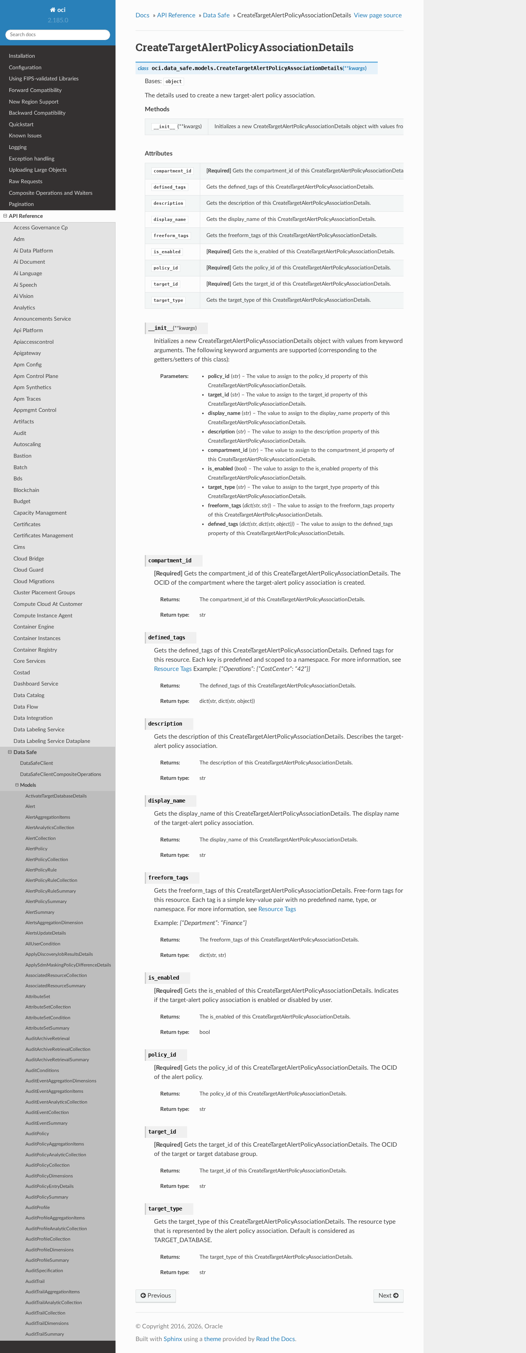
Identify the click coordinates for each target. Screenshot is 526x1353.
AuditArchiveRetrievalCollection (57, 1049)
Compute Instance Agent (42, 616)
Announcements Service (42, 319)
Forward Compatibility (35, 90)
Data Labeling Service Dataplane (51, 741)
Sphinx (173, 1339)
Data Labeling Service (38, 730)
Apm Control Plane (35, 376)
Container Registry (35, 650)
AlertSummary (39, 912)
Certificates (26, 524)
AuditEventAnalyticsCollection (56, 1102)
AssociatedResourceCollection (56, 975)
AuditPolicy (37, 1134)
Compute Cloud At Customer (47, 604)
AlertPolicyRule (41, 870)
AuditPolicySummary (46, 1197)
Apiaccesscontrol (33, 342)
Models (28, 785)
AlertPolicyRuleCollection (51, 880)
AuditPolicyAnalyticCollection (55, 1155)
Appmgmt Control (34, 410)
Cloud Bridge (28, 559)
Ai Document (29, 262)
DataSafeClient (36, 763)
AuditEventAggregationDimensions (60, 1081)
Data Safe (25, 752)
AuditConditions (42, 1071)
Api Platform (28, 330)
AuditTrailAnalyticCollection (53, 1303)
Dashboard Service (35, 684)
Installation (22, 56)
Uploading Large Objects (38, 170)
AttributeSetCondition (47, 1018)
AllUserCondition (42, 944)
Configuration (25, 67)
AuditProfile (37, 1208)
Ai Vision (23, 296)
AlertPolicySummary (46, 902)
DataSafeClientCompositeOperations (60, 774)
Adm (19, 239)
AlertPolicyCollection (46, 860)
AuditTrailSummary (44, 1334)
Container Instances (36, 638)
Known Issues (25, 136)
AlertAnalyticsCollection (49, 828)
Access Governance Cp (40, 228)
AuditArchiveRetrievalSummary (57, 1060)
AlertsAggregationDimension (54, 923)
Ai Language (27, 273)
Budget (21, 501)
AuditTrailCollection (45, 1313)
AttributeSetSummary (47, 1028)
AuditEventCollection (47, 1112)
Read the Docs (275, 1339)
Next (386, 1296)
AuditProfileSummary (47, 1260)
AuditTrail (35, 1281)
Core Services (29, 661)
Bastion (22, 456)
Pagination (21, 204)
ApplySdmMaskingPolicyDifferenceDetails (68, 965)
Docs (142, 15)
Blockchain (26, 490)
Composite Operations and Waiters (50, 193)
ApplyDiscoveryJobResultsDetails (59, 954)
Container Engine (33, 627)
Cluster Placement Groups (44, 592)
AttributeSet (37, 997)
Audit (19, 433)
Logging (18, 147)
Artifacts (23, 422)
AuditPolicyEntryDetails (49, 1186)
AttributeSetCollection (48, 1007)
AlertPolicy (36, 849)
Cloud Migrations (33, 581)
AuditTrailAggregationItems (52, 1292)
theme (212, 1339)
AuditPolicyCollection (47, 1165)
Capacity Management (40, 513)
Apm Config (27, 365)
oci (60, 10)
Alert (30, 806)
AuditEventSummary (46, 1123)
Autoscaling (27, 444)
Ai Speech (25, 285)
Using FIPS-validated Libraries (44, 79)
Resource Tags (173, 669)
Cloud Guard (28, 570)
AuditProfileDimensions (49, 1250)
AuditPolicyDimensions (49, 1176)
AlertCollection (40, 838)
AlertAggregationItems (47, 817)
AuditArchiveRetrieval (47, 1039)
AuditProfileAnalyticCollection (56, 1229)
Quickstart (21, 124)
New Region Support (34, 102)
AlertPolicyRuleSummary (50, 891)
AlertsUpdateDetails (45, 933)
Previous (158, 1296)
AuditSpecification (44, 1271)
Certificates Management (43, 536)
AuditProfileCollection (47, 1239)
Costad (21, 673)
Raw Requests (25, 181)
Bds (17, 479)
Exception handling (31, 159)
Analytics (24, 308)
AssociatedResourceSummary (55, 986)
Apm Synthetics (32, 387)
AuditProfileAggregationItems (55, 1218)
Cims (19, 547)
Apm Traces (27, 399)
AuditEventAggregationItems (54, 1091)
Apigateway (27, 353)
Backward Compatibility (37, 113)
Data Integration (33, 718)
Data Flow (25, 707)
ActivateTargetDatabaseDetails (56, 796)
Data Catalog (28, 695)
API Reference (26, 216)
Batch (20, 467)
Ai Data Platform (33, 251)
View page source (378, 15)
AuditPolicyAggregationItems (54, 1144)
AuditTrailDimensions (47, 1323)
